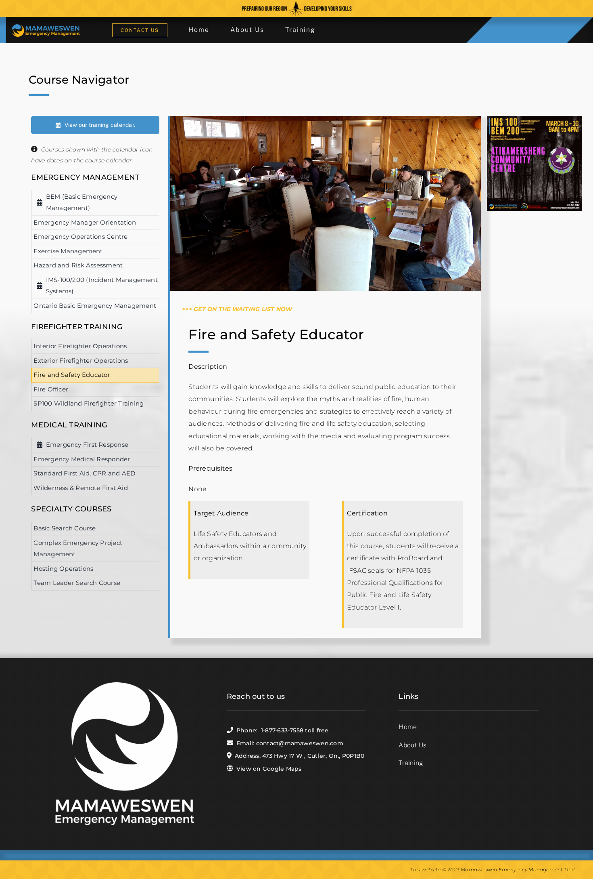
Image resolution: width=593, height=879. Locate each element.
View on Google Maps (269, 768)
